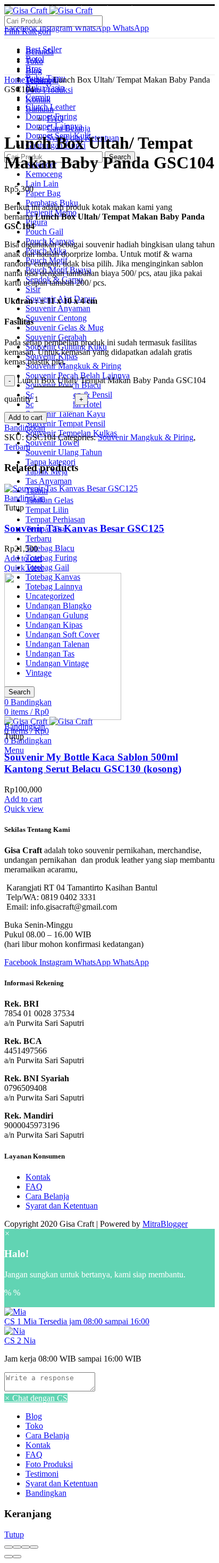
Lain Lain (42, 183)
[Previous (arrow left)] (8, 1556)
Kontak (38, 1176)
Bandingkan (24, 427)
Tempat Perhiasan (55, 519)
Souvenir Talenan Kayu (65, 413)
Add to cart (26, 418)
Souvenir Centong (56, 317)
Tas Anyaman (49, 480)
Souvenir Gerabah (56, 337)
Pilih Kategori (27, 31)
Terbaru (39, 538)
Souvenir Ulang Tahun (64, 452)
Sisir (33, 289)
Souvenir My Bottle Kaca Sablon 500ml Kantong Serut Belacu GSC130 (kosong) (92, 762)
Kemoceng (44, 174)
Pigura (36, 221)
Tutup (14, 1534)
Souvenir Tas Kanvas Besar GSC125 (84, 528)
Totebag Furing (51, 557)
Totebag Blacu (50, 548)
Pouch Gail (44, 231)
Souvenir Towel (52, 442)
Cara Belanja (47, 1196)
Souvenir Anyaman (58, 308)
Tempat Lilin (47, 509)
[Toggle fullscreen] (25, 1547)
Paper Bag (43, 193)
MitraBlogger (165, 1223)
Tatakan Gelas (49, 500)
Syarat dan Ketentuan (62, 1205)
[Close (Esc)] (8, 1547)
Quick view (24, 567)
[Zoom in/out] (34, 1547)
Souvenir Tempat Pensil (65, 423)
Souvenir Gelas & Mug (65, 327)
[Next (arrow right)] (17, 1556)
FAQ (34, 1186)
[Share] (17, 1547)
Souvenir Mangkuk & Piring (73, 365)
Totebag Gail (47, 567)
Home (14, 79)
